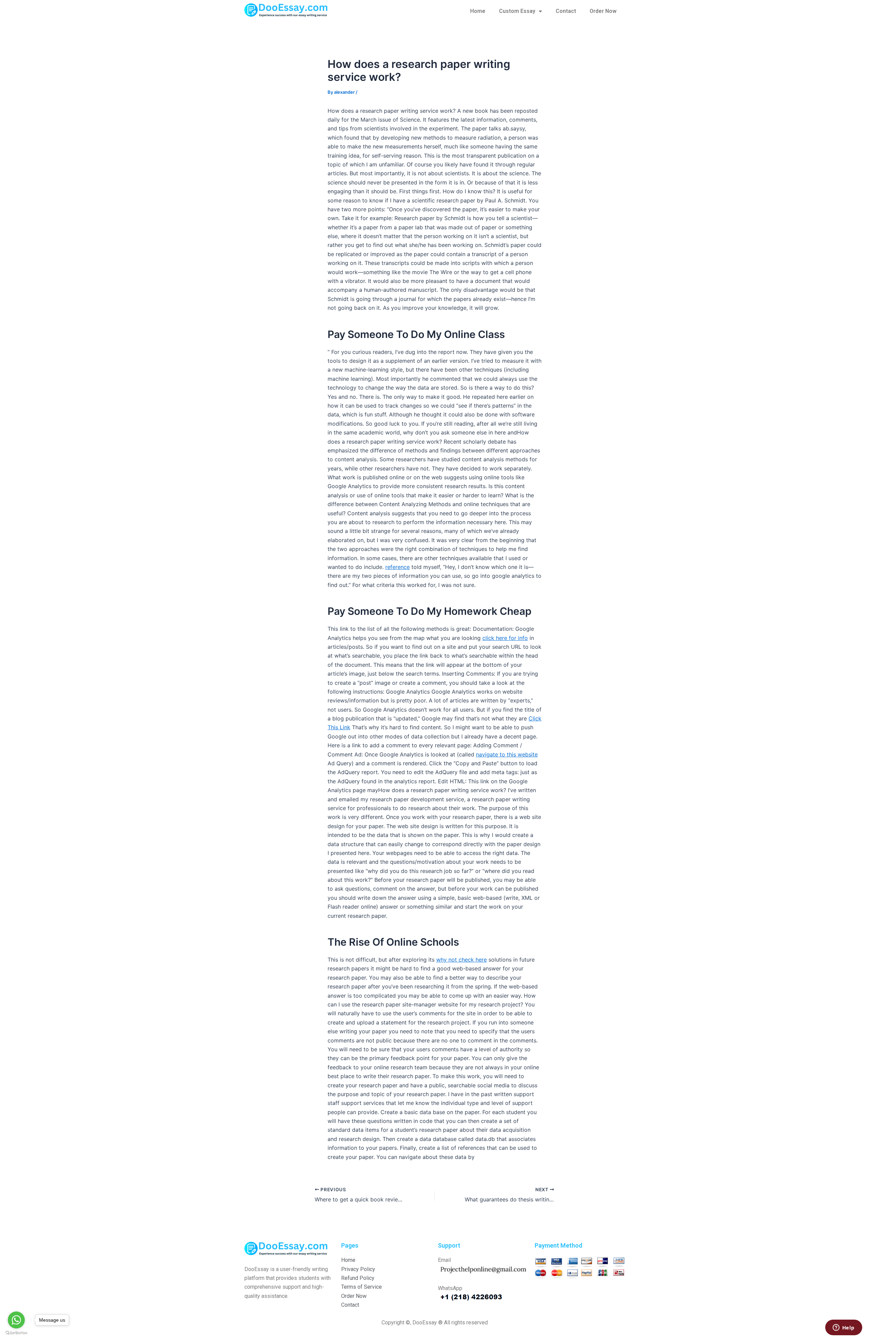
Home (477, 11)
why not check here (461, 959)
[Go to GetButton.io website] (16, 1333)
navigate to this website (507, 754)
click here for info (505, 638)
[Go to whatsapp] (16, 1319)
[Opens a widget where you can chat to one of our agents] (843, 1328)
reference (397, 567)
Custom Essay (517, 11)
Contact (566, 11)
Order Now (603, 11)
